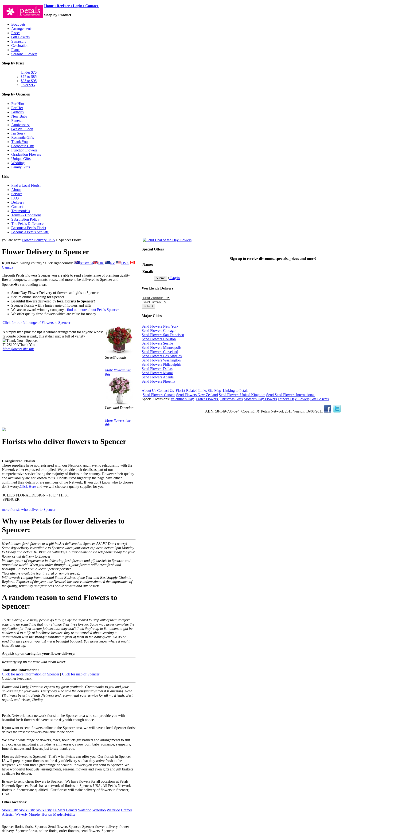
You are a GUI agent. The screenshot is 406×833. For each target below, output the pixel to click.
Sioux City (10, 810)
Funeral (17, 121)
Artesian (8, 814)
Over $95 (28, 85)
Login (174, 278)
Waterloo (84, 810)
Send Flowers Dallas (157, 369)
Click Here (28, 486)
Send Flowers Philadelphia (161, 364)
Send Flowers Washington (161, 360)
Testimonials (20, 211)
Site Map (214, 391)
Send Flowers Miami (157, 373)
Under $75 (29, 72)
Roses (15, 33)
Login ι (78, 6)
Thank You (19, 142)
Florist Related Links (191, 391)
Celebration (19, 46)
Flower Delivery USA (38, 240)
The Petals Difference (27, 224)
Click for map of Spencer (80, 674)
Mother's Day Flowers (260, 399)
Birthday (17, 112)
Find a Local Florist (25, 185)
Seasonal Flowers (24, 54)
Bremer (126, 810)
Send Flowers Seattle (157, 343)
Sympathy (18, 41)
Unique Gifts (21, 159)
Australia (86, 263)
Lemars (71, 810)
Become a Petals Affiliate (30, 232)
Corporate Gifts (22, 146)
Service (16, 194)
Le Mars (59, 810)
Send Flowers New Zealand (197, 395)
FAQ (15, 198)
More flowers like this (18, 349)
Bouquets (18, 24)
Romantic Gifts (22, 137)
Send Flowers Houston (159, 339)
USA (125, 263)
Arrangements (21, 29)
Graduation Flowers (26, 154)
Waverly (21, 814)
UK (101, 263)
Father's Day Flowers (293, 399)
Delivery (17, 202)
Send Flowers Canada (159, 395)
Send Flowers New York (160, 326)
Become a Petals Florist (28, 228)
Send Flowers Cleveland (160, 352)
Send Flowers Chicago (159, 331)
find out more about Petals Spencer (93, 310)
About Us (149, 391)
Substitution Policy (25, 219)
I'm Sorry (18, 133)
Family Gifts (20, 167)
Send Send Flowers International (290, 395)
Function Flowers (24, 150)
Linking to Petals (235, 391)
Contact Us (166, 391)
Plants (15, 50)
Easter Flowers (207, 399)
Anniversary (20, 125)
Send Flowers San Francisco (163, 335)
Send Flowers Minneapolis (161, 347)
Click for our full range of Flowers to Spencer (36, 323)
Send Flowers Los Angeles (162, 356)
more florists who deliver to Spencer (28, 510)
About (16, 190)
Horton (47, 814)
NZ (112, 263)
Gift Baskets (20, 37)
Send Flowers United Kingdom (242, 395)
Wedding (18, 163)
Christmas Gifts (231, 399)
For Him (17, 104)
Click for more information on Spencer (30, 674)
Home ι (50, 6)
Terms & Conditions (26, 215)
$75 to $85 (29, 77)
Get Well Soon (22, 129)
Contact (92, 6)
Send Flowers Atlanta (158, 377)
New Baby (19, 116)
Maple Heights (64, 814)
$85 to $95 (29, 81)
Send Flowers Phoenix (158, 381)
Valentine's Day (182, 399)
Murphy (35, 814)
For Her (17, 108)
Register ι (64, 6)
